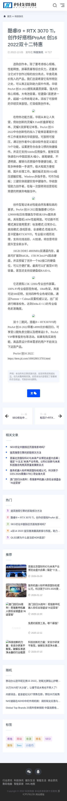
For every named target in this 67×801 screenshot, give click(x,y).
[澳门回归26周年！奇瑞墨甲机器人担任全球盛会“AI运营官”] (16, 609)
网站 (19, 738)
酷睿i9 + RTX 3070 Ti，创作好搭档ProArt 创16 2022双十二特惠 (36, 517)
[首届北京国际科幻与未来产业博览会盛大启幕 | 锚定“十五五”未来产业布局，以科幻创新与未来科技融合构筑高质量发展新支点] (16, 571)
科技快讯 (19, 16)
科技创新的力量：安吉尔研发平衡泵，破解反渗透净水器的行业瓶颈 (43, 645)
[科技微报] (20, 5)
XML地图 (30, 783)
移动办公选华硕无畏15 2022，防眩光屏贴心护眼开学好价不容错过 (33, 681)
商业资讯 (53, 780)
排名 (38, 738)
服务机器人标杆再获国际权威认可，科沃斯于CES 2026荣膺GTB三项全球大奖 (44, 588)
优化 (10, 738)
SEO (48, 738)
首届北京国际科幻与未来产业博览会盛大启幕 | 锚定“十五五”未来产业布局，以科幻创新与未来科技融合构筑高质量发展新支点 (35, 461)
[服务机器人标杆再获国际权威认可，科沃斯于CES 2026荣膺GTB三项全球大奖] (16, 590)
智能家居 (19, 783)
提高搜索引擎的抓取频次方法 (25, 452)
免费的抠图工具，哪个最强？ (43, 623)
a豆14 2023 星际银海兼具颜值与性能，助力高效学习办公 (36, 531)
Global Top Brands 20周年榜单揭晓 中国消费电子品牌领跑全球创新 (33, 707)
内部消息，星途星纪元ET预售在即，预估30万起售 (33, 694)
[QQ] (38, 771)
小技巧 (30, 745)
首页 (9, 16)
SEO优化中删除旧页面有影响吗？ (28, 447)
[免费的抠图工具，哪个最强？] (16, 628)
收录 (28, 738)
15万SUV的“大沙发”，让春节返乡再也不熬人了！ (32, 687)
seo (19, 745)
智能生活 (41, 780)
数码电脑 (7, 783)
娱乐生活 (30, 780)
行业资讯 (7, 780)
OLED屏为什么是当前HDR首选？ (28, 537)
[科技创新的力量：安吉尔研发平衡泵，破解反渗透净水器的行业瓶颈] (16, 647)
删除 (10, 745)
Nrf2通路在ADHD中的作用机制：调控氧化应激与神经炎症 (33, 701)
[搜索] (55, 5)
